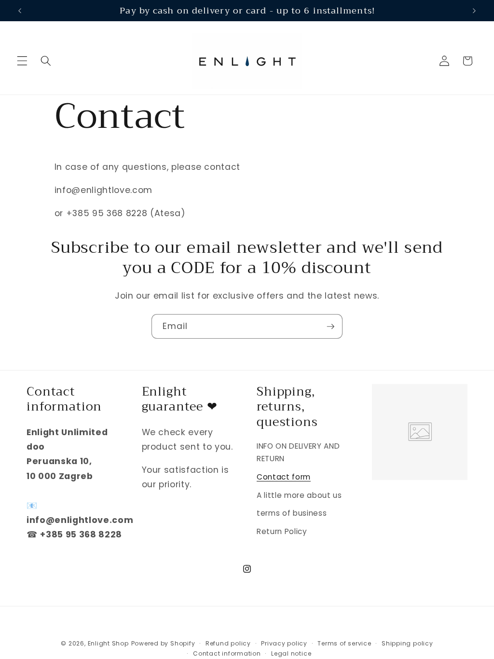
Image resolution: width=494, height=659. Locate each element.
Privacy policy (284, 643)
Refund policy (228, 643)
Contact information (227, 653)
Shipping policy (407, 643)
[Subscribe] (330, 326)
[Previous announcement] (19, 10)
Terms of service (344, 643)
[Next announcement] (474, 10)
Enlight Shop (108, 643)
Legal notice (291, 653)
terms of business (292, 513)
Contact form (284, 477)
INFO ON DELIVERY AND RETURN (298, 452)
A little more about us (299, 495)
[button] (22, 60)
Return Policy (282, 531)
